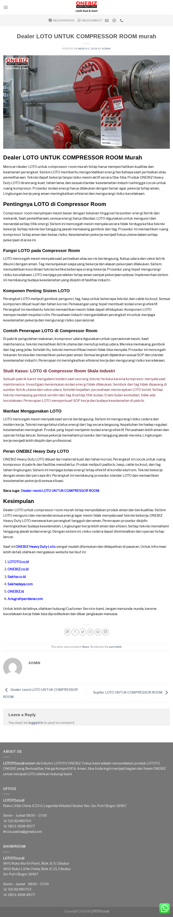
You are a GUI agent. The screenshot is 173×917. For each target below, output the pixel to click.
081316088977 (91, 20)
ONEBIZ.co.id (18, 569)
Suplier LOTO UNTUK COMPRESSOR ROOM (128, 693)
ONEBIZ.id (16, 591)
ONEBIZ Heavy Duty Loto (36, 547)
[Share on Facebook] (75, 632)
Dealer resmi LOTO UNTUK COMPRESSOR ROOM (60, 491)
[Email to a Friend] (90, 632)
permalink (115, 646)
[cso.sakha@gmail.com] (107, 20)
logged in (35, 723)
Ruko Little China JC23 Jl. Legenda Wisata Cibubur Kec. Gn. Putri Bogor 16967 (65, 806)
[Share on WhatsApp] (67, 632)
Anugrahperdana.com (25, 599)
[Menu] (5, 7)
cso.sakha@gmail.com (24, 832)
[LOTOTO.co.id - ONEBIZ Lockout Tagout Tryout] (86, 7)
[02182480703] (122, 20)
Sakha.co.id (17, 577)
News (85, 646)
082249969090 (63, 20)
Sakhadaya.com (20, 584)
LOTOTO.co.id (18, 562)
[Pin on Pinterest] (98, 632)
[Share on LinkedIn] (105, 632)
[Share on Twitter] (82, 632)
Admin (106, 48)
